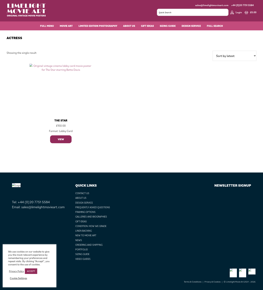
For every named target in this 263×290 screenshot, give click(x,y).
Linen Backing (83, 230)
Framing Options (85, 212)
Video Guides (83, 259)
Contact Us (82, 193)
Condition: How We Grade (90, 226)
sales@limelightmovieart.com (211, 5)
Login (239, 12)
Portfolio (81, 249)
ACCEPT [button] (31, 271)
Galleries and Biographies (91, 216)
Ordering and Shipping (89, 244)
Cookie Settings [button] (18, 278)
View (61, 139)
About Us (80, 197)
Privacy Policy (16, 271)
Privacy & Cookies (212, 281)
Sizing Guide (82, 254)
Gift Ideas (81, 221)
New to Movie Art (85, 235)
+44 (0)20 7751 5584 (242, 5)
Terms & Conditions (192, 281)
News (78, 240)
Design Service (84, 202)
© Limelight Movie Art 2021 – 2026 (239, 281)
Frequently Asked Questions (92, 207)
